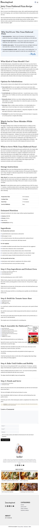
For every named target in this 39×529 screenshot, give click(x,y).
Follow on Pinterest (33, 333)
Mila (2, 8)
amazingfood (7, 2)
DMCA (30, 526)
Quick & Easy (23, 506)
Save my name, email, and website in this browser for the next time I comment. (18, 435)
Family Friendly (24, 508)
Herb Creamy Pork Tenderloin (7, 491)
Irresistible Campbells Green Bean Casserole (10, 480)
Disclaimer (26, 526)
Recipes (22, 504)
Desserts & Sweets (25, 510)
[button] (35, 2)
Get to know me (8, 517)
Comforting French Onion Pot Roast (27, 491)
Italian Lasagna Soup (24, 480)
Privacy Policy (20, 526)
